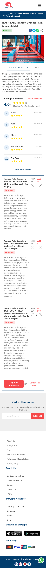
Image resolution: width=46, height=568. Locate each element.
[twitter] (34, 31)
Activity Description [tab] (18, 67)
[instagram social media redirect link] (20, 564)
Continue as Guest (35, 384)
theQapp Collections (15, 506)
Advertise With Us (14, 480)
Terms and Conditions (16, 454)
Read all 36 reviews (23, 169)
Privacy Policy (12, 463)
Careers (10, 485)
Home (4, 15)
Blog (9, 520)
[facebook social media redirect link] (16, 564)
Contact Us (11, 489)
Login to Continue (14, 384)
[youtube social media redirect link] (25, 564)
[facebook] (30, 31)
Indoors (10, 515)
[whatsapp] (37, 31)
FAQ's (9, 494)
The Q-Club (12, 445)
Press (9, 450)
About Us (11, 441)
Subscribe (37, 416)
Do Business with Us (15, 476)
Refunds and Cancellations (18, 459)
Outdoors (11, 510)
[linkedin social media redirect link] (29, 564)
